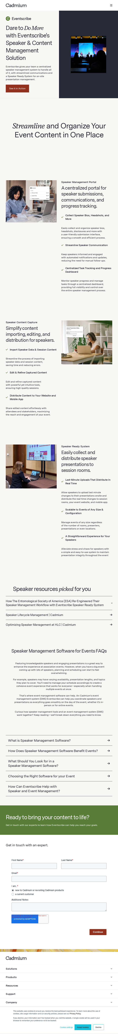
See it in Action (17, 88)
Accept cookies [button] (83, 1027)
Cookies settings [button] (66, 1027)
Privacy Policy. (75, 1013)
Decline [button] (98, 1027)
